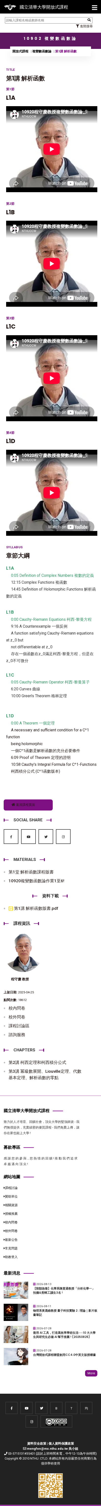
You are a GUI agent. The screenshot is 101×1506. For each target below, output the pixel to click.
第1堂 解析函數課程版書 (31, 871)
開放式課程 (20, 51)
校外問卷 (17, 1016)
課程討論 (11, 1188)
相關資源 (11, 1205)
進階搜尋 (86, 26)
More (91, 1373)
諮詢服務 (17, 1034)
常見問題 (11, 1248)
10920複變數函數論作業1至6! (36, 880)
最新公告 (11, 1240)
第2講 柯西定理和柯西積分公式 (37, 1062)
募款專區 (12, 1147)
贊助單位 (11, 1196)
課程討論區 (19, 1025)
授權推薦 (11, 1214)
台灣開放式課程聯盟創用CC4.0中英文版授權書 (64, 1355)
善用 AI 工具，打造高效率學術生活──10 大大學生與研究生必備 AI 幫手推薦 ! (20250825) (64, 1335)
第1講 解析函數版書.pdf (35, 908)
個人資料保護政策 (61, 1443)
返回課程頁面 (25, 805)
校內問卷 (17, 1008)
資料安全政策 (36, 1443)
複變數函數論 (41, 51)
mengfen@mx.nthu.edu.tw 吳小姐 (52, 1448)
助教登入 (11, 1257)
